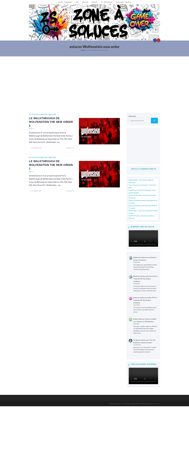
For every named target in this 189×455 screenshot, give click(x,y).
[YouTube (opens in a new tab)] (158, 40)
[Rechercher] (154, 121)
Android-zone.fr (120, 404)
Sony (77, 2)
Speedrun (128, 2)
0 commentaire (36, 148)
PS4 (37, 114)
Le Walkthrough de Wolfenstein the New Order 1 (51, 165)
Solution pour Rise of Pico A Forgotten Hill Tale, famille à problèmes (145, 278)
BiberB (135, 276)
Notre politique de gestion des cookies (149, 404)
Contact (111, 404)
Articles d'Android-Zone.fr (143, 169)
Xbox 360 (43, 114)
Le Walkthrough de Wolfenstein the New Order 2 (51, 122)
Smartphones (68, 2)
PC (101, 2)
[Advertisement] (94, 82)
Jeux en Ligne (120, 2)
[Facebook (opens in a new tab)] (155, 40)
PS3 (33, 114)
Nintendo (94, 2)
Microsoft (85, 2)
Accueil (60, 2)
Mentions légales (131, 404)
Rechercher (132, 116)
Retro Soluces (108, 2)
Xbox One (52, 114)
